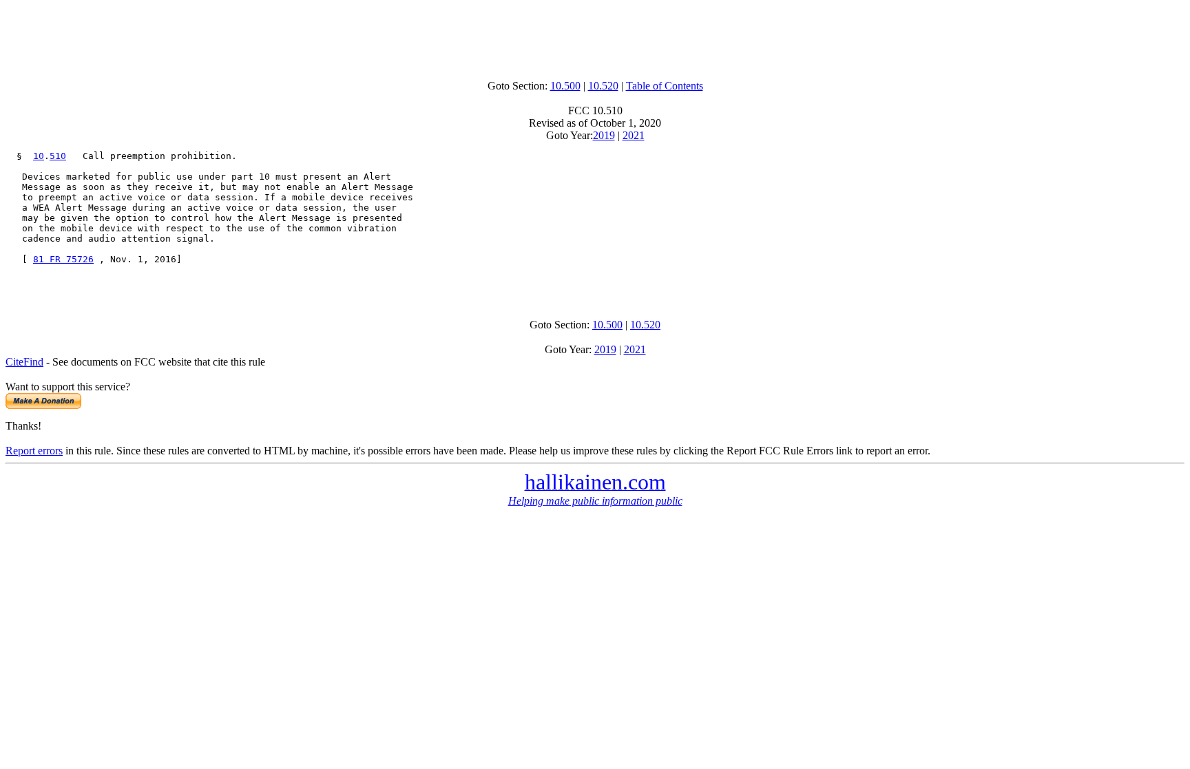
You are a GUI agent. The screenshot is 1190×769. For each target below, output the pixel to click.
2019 (604, 135)
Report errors (34, 450)
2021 (634, 135)
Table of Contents (664, 86)
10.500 (565, 86)
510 (58, 156)
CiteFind (24, 362)
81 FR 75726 (63, 259)
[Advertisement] (595, 36)
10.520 (603, 86)
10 (38, 156)
